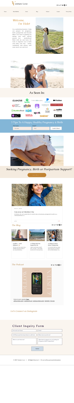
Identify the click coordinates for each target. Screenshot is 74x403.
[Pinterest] (61, 5)
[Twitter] (62, 5)
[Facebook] (66, 5)
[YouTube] (64, 5)
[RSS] (59, 5)
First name (16, 125)
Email (33, 125)
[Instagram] (57, 5)
